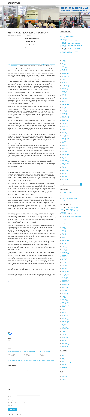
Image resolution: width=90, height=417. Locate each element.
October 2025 (65, 75)
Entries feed (64, 376)
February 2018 (65, 133)
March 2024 (64, 98)
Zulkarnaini (14, 2)
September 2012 (65, 152)
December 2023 (65, 103)
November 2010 (65, 161)
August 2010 (64, 164)
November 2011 (65, 154)
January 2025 (64, 83)
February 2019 (65, 125)
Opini (63, 361)
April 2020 (64, 119)
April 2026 (64, 66)
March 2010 (64, 167)
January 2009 (64, 176)
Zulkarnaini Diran (20, 35)
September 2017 (65, 135)
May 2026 (64, 64)
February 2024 (65, 100)
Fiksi (63, 355)
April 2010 (64, 166)
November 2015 (65, 138)
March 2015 (64, 144)
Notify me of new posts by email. (16, 405)
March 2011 (64, 160)
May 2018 (64, 130)
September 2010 (65, 163)
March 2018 (64, 132)
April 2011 (64, 158)
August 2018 (64, 129)
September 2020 (65, 117)
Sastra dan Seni (65, 364)
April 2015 (64, 142)
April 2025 (64, 79)
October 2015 (65, 139)
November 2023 (65, 104)
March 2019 (64, 123)
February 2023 (65, 110)
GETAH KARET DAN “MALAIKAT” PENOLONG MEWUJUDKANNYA (23, 360)
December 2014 (65, 147)
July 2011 (64, 157)
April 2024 (64, 97)
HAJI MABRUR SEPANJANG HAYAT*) (47, 360)
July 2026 (64, 61)
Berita (63, 354)
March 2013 (64, 151)
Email (9, 393)
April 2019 (64, 122)
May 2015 (64, 141)
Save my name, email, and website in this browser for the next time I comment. (26, 399)
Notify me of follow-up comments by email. (18, 402)
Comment (10, 372)
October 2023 (65, 105)
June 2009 (64, 173)
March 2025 (64, 80)
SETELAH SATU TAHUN (67, 192)
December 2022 (65, 113)
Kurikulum (64, 359)
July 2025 (64, 78)
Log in (63, 375)
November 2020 (65, 116)
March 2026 (64, 67)
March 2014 (64, 150)
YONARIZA (64, 43)
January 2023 (64, 111)
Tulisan (63, 365)
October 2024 (65, 88)
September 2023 (65, 107)
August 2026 (64, 60)
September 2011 (65, 155)
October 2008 (65, 179)
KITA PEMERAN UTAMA (67, 197)
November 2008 (65, 177)
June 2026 (64, 63)
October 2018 (65, 126)
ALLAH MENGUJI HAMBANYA (74, 43)
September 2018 (65, 127)
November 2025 (65, 73)
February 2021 (65, 114)
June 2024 (64, 94)
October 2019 (65, 120)
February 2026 (65, 69)
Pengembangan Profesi (67, 362)
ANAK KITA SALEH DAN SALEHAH (69, 198)
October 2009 (65, 170)
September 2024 (65, 89)
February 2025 (65, 82)
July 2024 (64, 92)
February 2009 (65, 174)
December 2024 (65, 85)
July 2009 (64, 172)
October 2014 (65, 148)
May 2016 (64, 136)
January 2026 (64, 70)
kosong (63, 200)
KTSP (63, 358)
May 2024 (64, 95)
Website (10, 396)
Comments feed (65, 378)
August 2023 (64, 108)
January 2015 (64, 145)
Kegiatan (63, 357)
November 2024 (65, 86)
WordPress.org (65, 379)
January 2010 (64, 169)
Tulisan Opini (28, 35)
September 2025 (65, 76)
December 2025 (65, 72)
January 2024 (64, 101)
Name (9, 389)
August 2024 (64, 91)
